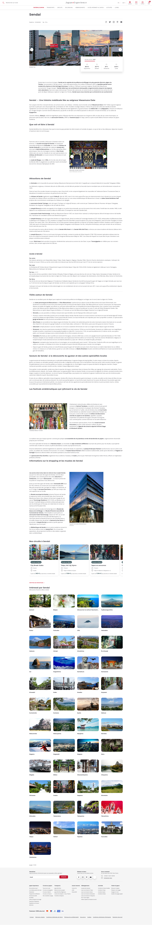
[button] (31, 49)
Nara (102, 754)
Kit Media (31, 897)
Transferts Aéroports (59, 895)
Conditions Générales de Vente (54, 917)
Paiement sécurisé (117, 917)
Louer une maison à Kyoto (87, 892)
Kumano (56, 713)
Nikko (55, 775)
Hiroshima (80, 651)
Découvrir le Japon (115, 888)
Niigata (31, 775)
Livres (117, 7)
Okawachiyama (82, 775)
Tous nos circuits (46, 888)
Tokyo (31, 836)
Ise (30, 671)
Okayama (104, 775)
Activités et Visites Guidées (104, 888)
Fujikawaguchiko (107, 610)
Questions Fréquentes (34, 901)
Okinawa (32, 795)
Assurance (83, 917)
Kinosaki (32, 692)
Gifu (78, 630)
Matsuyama (57, 733)
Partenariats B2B (33, 895)
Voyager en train (115, 892)
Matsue (103, 713)
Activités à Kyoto (101, 892)
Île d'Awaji (104, 651)
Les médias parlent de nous (35, 890)
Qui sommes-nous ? (33, 888)
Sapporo (80, 795)
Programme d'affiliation (34, 893)
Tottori (55, 836)
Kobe (55, 692)
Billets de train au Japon (59, 890)
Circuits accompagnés (48, 890)
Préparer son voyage (115, 890)
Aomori (31, 610)
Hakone (31, 651)
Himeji (55, 651)
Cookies (89, 917)
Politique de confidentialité (71, 917)
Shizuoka (32, 816)
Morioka (104, 733)
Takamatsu (57, 816)
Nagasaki (56, 754)
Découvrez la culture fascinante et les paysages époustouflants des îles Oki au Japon (88, 610)
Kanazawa (104, 671)
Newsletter (31, 892)
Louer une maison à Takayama (88, 895)
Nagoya (79, 754)
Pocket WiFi (74, 892)
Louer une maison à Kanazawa (88, 893)
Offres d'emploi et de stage (35, 899)
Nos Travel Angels (85, 897)
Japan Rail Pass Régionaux (60, 892)
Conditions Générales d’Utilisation (102, 917)
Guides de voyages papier (117, 893)
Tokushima (105, 816)
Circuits (59, 7)
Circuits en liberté (36, 562)
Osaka (55, 795)
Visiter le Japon (38, 7)
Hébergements (80, 7)
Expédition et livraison (34, 903)
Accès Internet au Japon (96, 7)
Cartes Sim (74, 888)
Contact (32, 917)
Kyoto (79, 713)
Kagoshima (57, 671)
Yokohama (32, 857)
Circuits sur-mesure (47, 893)
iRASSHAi (31, 905)
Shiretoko (104, 795)
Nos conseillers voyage (48, 895)
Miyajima (80, 733)
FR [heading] (118, 2)
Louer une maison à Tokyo (87, 890)
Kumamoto (33, 713)
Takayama (80, 816)
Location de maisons (85, 888)
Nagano (31, 754)
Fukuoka (56, 630)
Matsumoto (33, 733)
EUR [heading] (123, 2)
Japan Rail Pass (57, 888)
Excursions (69, 7)
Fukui (31, 630)
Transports (50, 7)
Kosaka (79, 692)
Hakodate (104, 630)
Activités (109, 7)
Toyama (79, 836)
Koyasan (104, 692)
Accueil (30, 865)
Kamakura (80, 671)
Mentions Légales (40, 917)
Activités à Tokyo (101, 890)
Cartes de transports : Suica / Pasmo (62, 893)
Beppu (55, 610)
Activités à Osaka (102, 893)
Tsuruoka (104, 836)
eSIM (73, 890)
